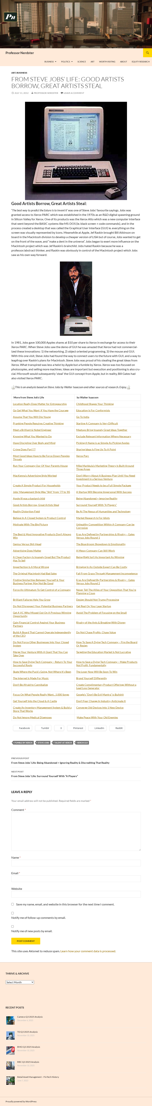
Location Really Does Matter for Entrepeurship (40, 403)
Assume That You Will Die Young (32, 416)
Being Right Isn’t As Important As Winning (100, 557)
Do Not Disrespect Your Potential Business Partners (43, 606)
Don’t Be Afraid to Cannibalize (30, 684)
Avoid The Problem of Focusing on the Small (101, 612)
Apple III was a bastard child (29, 498)
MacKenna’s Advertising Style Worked (35, 475)
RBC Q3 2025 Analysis (28, 1061)
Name (16, 857)
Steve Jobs (43, 742)
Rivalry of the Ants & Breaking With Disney (100, 622)
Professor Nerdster (20, 53)
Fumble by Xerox (23, 742)
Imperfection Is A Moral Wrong (31, 567)
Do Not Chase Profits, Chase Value (96, 632)
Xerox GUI (82, 742)
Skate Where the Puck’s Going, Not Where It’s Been (42, 671)
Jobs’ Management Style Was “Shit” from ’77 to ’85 (41, 491)
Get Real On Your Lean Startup (93, 606)
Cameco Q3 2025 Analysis (30, 1016)
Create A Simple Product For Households (36, 485)
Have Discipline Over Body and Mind (34, 442)
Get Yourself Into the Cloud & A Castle (35, 701)
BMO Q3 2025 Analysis (28, 1046)
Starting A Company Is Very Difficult (97, 423)
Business (49, 61)
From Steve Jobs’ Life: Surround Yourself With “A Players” (44, 774)
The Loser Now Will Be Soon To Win (96, 671)
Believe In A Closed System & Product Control (39, 517)
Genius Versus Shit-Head (27, 544)
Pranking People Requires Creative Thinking (38, 423)
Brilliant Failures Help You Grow (31, 599)
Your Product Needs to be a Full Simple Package (103, 485)
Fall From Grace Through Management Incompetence (107, 573)
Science (81, 61)
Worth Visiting (107, 61)
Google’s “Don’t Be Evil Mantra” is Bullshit (100, 694)
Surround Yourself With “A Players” (96, 504)
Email (15, 873)
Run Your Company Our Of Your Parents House (40, 465)
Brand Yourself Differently (91, 678)
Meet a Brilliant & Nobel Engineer (32, 429)
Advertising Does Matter (27, 550)
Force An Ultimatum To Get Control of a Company (42, 589)
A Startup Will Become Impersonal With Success (104, 491)
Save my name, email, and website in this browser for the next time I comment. (65, 904)
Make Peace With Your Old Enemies (97, 717)
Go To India (82, 416)
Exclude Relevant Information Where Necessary (103, 436)
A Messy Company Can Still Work (95, 550)
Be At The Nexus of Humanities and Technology (103, 511)
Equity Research (141, 61)
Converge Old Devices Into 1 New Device (99, 707)
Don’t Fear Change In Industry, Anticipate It (101, 701)
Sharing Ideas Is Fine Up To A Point (96, 449)
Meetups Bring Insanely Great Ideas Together (101, 429)
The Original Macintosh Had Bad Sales (35, 573)
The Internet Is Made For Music (31, 678)
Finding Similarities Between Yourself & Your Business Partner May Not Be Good (39, 581)
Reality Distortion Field (26, 511)
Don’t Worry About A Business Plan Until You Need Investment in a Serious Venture (105, 477)
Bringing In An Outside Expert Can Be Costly (101, 567)
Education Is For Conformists (93, 410)
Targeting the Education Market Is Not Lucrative (103, 652)
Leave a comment (74, 93)
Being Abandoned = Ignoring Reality (96, 498)
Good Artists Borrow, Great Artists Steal (36, 504)
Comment (18, 809)
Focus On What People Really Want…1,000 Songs (41, 694)
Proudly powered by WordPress (21, 1101)
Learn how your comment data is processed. (88, 951)
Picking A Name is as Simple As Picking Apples (102, 442)
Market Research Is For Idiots (93, 517)
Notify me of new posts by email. (31, 931)
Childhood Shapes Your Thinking (95, 403)
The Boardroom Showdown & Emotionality (100, 544)
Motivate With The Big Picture (30, 524)
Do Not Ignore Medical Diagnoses (32, 717)
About (123, 61)
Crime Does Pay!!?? (24, 449)
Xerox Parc (82, 455)
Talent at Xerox (63, 742)
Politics (65, 61)
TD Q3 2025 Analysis (27, 1031)
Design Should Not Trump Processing (97, 599)
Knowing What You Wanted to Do (32, 436)
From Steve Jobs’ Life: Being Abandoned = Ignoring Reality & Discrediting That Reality (60, 760)
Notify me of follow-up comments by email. (38, 917)
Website (16, 888)
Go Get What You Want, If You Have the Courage (40, 410)
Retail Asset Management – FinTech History (38, 1077)
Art (92, 61)
